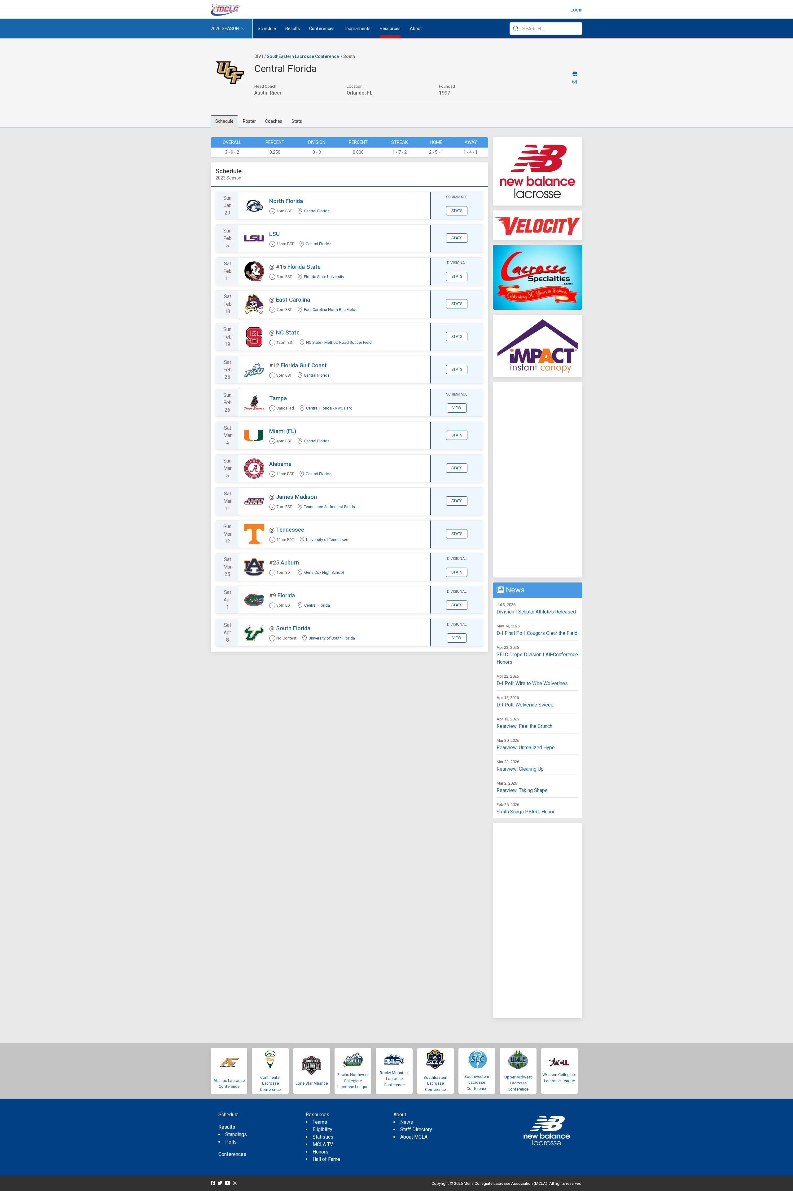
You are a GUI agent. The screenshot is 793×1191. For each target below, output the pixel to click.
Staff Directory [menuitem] (416, 1129)
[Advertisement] (537, 480)
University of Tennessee (327, 539)
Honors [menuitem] (320, 1152)
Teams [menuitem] (320, 1122)
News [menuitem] (406, 1122)
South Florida (293, 628)
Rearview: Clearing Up (520, 769)
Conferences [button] (322, 28)
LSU (274, 234)
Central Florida (317, 211)
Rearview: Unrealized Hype (526, 747)
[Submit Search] (516, 28)
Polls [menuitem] (231, 1142)
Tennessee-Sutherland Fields (329, 506)
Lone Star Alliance (312, 1083)
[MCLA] (226, 10)
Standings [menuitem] (236, 1134)
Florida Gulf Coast (304, 365)
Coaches (273, 121)
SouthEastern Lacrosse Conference (303, 56)
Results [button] (292, 28)
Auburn (290, 562)
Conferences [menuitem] (232, 1154)
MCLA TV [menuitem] (323, 1144)
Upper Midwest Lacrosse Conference (518, 1083)
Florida (286, 595)
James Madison (296, 497)
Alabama (280, 464)
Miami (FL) (282, 431)
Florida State (304, 266)
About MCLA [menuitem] (413, 1137)
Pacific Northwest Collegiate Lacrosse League (353, 1080)
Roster (249, 121)
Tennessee (290, 529)
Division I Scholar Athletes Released (536, 612)
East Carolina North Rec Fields (330, 309)
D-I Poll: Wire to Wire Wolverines (532, 683)
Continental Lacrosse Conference (270, 1083)
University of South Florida (332, 638)
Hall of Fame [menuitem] (326, 1159)
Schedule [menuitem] (267, 28)
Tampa (278, 398)
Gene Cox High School (324, 572)
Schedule (224, 121)
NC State (288, 332)
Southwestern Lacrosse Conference (476, 1082)
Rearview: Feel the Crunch (524, 726)
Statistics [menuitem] (323, 1137)
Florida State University (324, 276)
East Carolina (293, 299)
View (456, 408)
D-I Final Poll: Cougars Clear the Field (537, 633)
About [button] (416, 28)
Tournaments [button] (357, 28)
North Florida (286, 201)
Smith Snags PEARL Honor (525, 812)
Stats (296, 121)
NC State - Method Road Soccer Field (339, 342)
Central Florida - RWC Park (329, 408)
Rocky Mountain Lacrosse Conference (394, 1078)
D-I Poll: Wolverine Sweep (525, 705)
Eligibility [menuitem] (322, 1129)
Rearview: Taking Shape (522, 790)
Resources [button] (390, 28)
